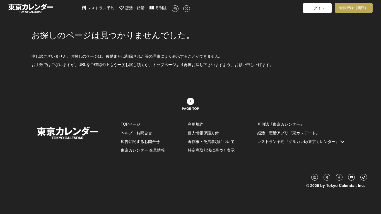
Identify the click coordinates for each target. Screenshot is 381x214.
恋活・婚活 (134, 8)
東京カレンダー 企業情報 (143, 150)
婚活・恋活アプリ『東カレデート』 (288, 133)
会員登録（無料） (353, 8)
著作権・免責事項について (211, 141)
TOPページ (130, 124)
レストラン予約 (100, 8)
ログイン (317, 8)
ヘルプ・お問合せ (136, 133)
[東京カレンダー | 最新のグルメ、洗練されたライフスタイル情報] (44, 8)
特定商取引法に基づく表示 (211, 150)
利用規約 (195, 124)
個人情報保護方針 (203, 133)
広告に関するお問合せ (140, 141)
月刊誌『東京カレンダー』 (280, 124)
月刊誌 (160, 8)
